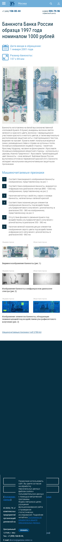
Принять (24, 530)
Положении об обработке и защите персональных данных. (30, 520)
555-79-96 (51, 11)
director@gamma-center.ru (20, 540)
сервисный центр (49, 13)
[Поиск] (51, 3)
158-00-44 (11, 11)
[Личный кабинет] (59, 3)
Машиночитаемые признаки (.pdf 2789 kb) (22, 332)
